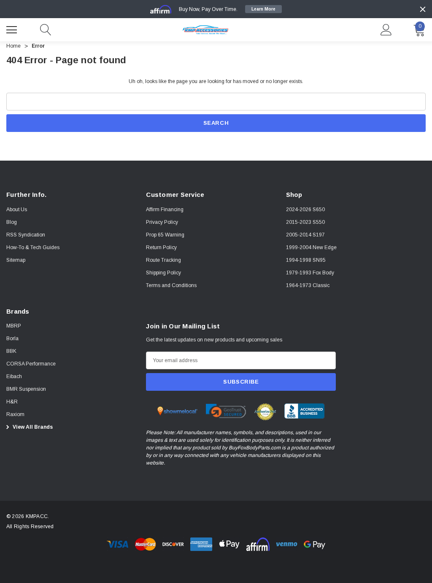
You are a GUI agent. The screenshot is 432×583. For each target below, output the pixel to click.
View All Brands (32, 427)
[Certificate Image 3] (265, 411)
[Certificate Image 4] (304, 411)
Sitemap (15, 260)
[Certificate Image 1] (177, 411)
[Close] (423, 9)
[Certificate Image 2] (226, 411)
